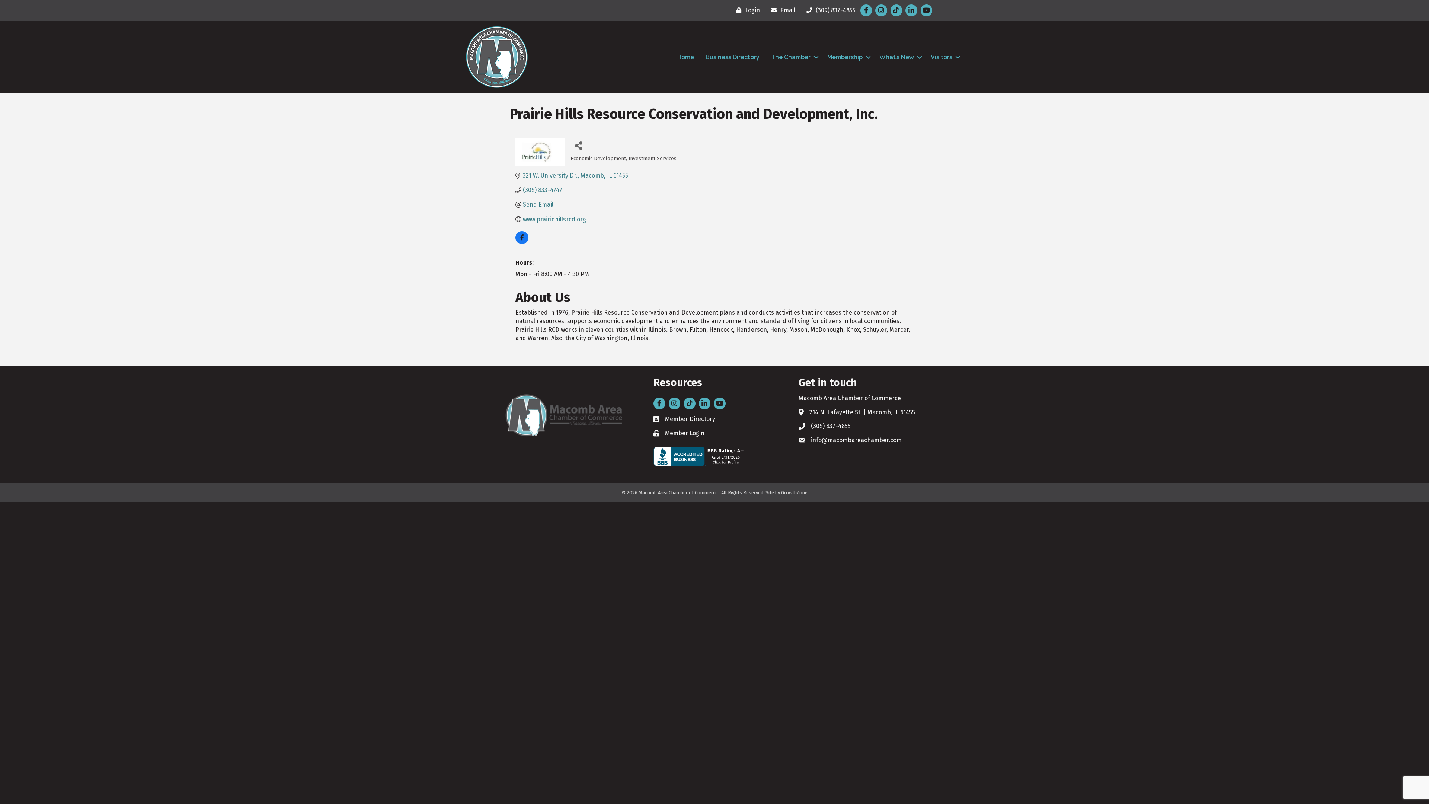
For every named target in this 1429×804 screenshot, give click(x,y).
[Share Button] (578, 145)
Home (685, 57)
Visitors (941, 57)
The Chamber (791, 57)
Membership (845, 57)
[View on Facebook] (521, 242)
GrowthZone (794, 492)
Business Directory (733, 57)
